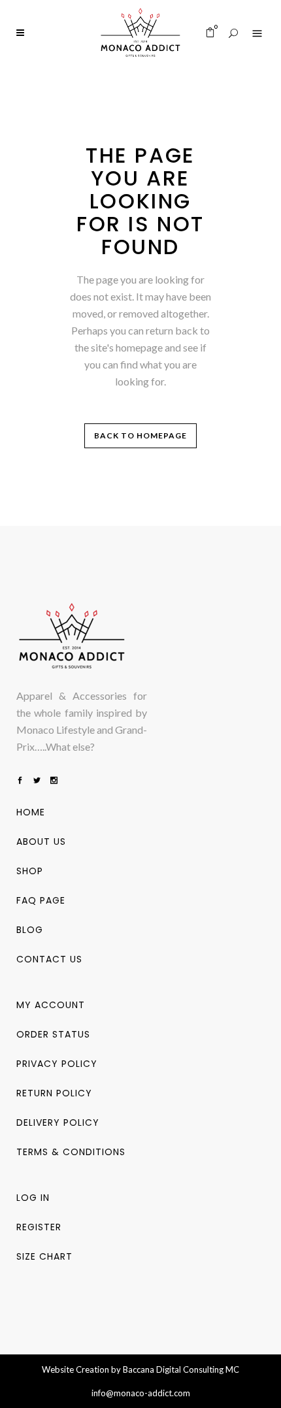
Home (30, 812)
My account (50, 1004)
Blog (29, 929)
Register (38, 1227)
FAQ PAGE (40, 900)
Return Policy (54, 1093)
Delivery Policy (57, 1122)
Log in (33, 1197)
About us (41, 841)
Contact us (49, 959)
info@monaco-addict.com (140, 1393)
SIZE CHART (44, 1256)
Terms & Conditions (70, 1151)
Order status (53, 1034)
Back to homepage (140, 435)
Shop (29, 870)
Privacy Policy (56, 1063)
